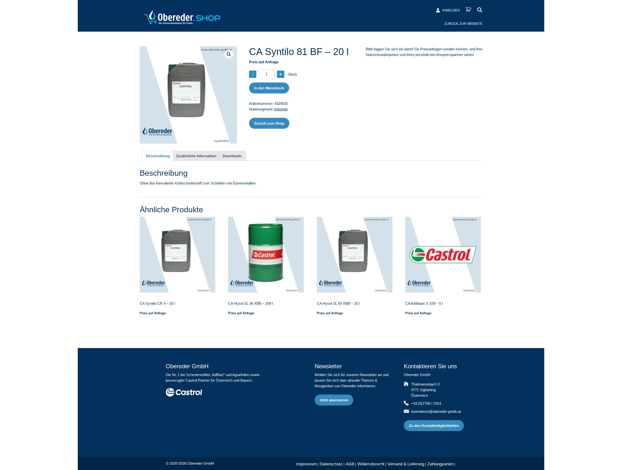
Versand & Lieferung (406, 464)
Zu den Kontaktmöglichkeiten (434, 426)
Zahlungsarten (440, 464)
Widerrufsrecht (370, 464)
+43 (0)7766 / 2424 (426, 403)
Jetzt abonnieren (334, 400)
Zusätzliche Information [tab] (196, 156)
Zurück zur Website (463, 24)
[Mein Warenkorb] (468, 9)
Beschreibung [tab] (158, 156)
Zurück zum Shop (269, 123)
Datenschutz (331, 464)
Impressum (306, 464)
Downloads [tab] (232, 156)
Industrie (281, 109)
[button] (229, 54)
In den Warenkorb (269, 88)
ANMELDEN (451, 10)
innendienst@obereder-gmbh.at (436, 411)
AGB (350, 464)
